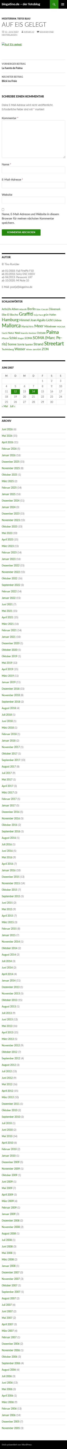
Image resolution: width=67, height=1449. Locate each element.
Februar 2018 (9, 734)
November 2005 (11, 1428)
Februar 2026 (9, 449)
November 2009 (11, 1169)
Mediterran (9, 19)
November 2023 (11, 520)
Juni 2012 (7, 1078)
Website (7, 194)
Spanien (29, 344)
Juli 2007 (7, 1305)
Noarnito (24, 333)
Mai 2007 (7, 1318)
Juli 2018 (7, 715)
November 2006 (11, 1350)
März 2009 (8, 1201)
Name (6, 164)
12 (15, 391)
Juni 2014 (7, 968)
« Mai (5, 406)
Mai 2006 (7, 1389)
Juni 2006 (7, 1383)
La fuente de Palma (14, 66)
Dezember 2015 (10, 877)
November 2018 (11, 695)
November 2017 (11, 747)
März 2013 (8, 1039)
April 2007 (7, 1324)
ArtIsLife (6, 309)
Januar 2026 (9, 455)
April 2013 (7, 1032)
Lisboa (57, 320)
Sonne (12, 344)
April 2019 (7, 669)
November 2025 (11, 468)
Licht (49, 320)
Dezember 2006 (10, 1344)
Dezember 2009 (10, 1162)
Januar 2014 (9, 981)
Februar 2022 (9, 591)
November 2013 (11, 993)
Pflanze (5, 338)
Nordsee (32, 333)
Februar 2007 (9, 1337)
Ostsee (41, 332)
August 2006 (9, 1370)
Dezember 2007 (10, 1272)
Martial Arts (27, 327)
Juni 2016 (7, 851)
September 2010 (11, 1117)
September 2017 (11, 760)
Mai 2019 (7, 663)
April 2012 (7, 1091)
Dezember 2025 (10, 462)
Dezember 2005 (10, 1422)
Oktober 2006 (9, 1357)
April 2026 (7, 442)
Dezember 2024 (10, 501)
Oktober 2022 (9, 578)
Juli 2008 (7, 1240)
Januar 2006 (9, 1415)
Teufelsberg (8, 349)
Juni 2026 (7, 429)
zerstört (37, 349)
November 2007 (11, 1279)
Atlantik (23, 309)
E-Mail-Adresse (12, 179)
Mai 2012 (7, 1084)
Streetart (54, 343)
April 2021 (7, 617)
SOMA (28, 338)
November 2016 (11, 818)
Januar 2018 (9, 741)
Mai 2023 (7, 533)
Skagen (21, 338)
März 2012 (8, 1097)
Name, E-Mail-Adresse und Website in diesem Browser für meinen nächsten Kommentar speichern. (30, 218)
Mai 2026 (7, 436)
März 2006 (8, 1402)
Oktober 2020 (9, 650)
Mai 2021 (7, 611)
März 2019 (8, 676)
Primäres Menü (62, 4)
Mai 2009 (7, 1188)
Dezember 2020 (10, 643)
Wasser (19, 349)
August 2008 (9, 1233)
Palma (52, 332)
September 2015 (11, 896)
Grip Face (38, 315)
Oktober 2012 (9, 1052)
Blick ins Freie (12, 79)
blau (38, 309)
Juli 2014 (7, 961)
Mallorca (11, 325)
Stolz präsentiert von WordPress (17, 1445)
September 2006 (11, 1363)
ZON (45, 349)
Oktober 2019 (9, 656)
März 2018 (8, 728)
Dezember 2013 (10, 987)
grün (46, 315)
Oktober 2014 (9, 948)
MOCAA (61, 327)
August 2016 (9, 838)
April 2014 (7, 974)
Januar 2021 (9, 637)
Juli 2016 (7, 844)
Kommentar (10, 118)
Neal (17, 333)
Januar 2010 (9, 1156)
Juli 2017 (7, 773)
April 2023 (7, 539)
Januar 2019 (9, 682)
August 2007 (9, 1298)
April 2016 (7, 864)
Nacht (5, 333)
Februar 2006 (9, 1409)
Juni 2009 (7, 1182)
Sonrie (20, 344)
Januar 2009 (9, 1214)
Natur (11, 333)
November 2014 (11, 942)
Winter (29, 350)
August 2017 (9, 766)
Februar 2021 (9, 630)
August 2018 (9, 708)
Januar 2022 (9, 598)
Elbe (4, 315)
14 (33, 391)
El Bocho (12, 314)
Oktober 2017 (9, 754)
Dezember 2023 (10, 514)
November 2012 (11, 1045)
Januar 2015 (9, 935)
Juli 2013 (7, 1013)
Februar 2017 (9, 799)
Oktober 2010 (9, 1110)
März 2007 (8, 1331)
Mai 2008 (7, 1253)
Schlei (13, 338)
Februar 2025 (9, 488)
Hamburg (10, 320)
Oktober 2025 (9, 475)
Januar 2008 (9, 1266)
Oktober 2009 (9, 1175)
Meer (39, 326)
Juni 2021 (7, 604)
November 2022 (11, 572)
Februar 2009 (9, 1208)
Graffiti (26, 314)
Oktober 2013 (9, 1000)
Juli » (12, 406)
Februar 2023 (9, 552)
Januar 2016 (9, 870)
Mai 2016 (7, 857)
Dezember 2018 (10, 689)
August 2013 (9, 1006)
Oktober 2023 (9, 527)
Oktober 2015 (9, 890)
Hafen (52, 314)
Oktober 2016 (9, 825)
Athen (15, 309)
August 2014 (9, 955)
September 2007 (11, 1292)
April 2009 (7, 1195)
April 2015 (7, 916)
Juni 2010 (7, 1130)
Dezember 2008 (10, 1220)
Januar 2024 (9, 507)
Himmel (24, 320)
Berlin (31, 309)
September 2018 (11, 702)
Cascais (44, 309)
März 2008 (8, 1259)
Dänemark (54, 309)
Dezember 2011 (10, 1104)
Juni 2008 (7, 1246)
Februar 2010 (9, 1149)
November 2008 (11, 1227)
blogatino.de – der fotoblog (21, 4)
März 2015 (8, 922)
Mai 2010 (7, 1136)
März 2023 (8, 546)
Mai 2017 (7, 779)
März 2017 (8, 792)
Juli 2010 (7, 1123)
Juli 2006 (7, 1376)
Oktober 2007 (9, 1285)
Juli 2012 (7, 1071)
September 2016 (11, 831)
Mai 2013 (7, 1026)
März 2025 (8, 481)
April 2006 (7, 1396)
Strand (38, 344)
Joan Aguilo (38, 320)
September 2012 (11, 1058)
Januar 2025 (9, 494)
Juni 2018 (7, 721)
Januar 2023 (9, 559)
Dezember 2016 (10, 812)
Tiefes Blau (23, 19)
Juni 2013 (7, 1019)
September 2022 (11, 585)
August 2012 (9, 1065)
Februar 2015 (9, 929)
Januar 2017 (9, 805)
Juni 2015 (7, 903)
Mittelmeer (50, 326)
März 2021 (8, 624)
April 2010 (7, 1143)
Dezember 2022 (10, 565)
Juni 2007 (7, 1311)
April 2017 (7, 786)
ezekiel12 (29, 32)
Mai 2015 (7, 909)
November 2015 (11, 883)
